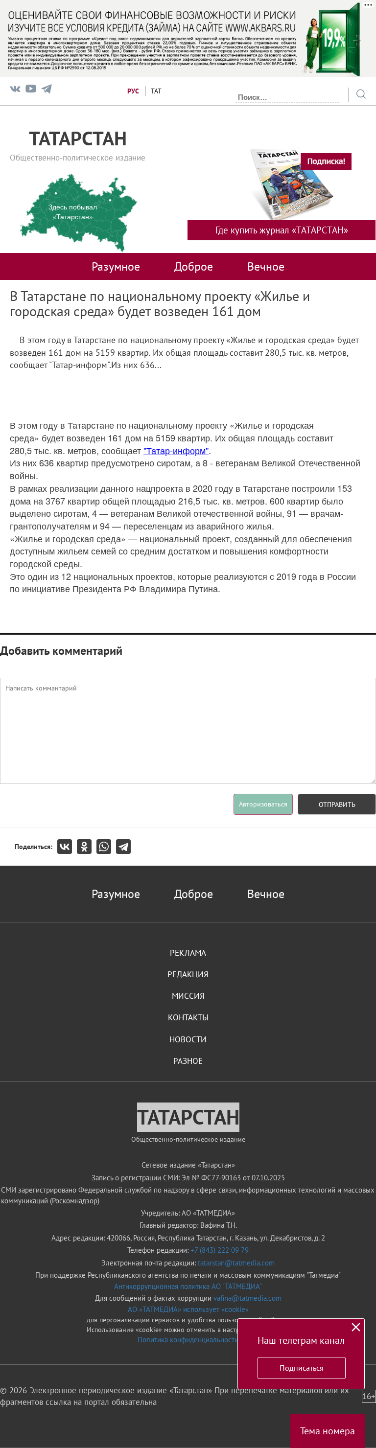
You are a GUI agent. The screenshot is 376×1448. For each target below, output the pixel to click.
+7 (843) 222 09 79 (219, 1250)
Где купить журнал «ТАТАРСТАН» (281, 230)
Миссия (188, 995)
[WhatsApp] (106, 846)
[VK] (15, 91)
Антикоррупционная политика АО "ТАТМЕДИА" (188, 1286)
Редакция (188, 974)
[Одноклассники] (86, 846)
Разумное (116, 266)
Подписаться (302, 1368)
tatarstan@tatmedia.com (236, 1262)
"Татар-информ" (176, 450)
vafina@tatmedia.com (247, 1298)
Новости (188, 1039)
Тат (156, 91)
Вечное (265, 266)
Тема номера (327, 1431)
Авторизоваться (263, 804)
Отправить (337, 804)
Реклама (188, 952)
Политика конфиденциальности (188, 1339)
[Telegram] (46, 91)
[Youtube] (31, 91)
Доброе (193, 266)
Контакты (188, 1017)
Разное (188, 1061)
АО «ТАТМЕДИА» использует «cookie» (188, 1309)
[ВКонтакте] (67, 846)
